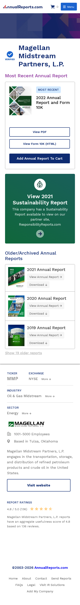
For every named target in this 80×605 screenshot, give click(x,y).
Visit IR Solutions (52, 585)
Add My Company (40, 591)
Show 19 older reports (23, 353)
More (44, 379)
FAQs (19, 585)
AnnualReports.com (51, 567)
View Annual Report (44, 277)
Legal (31, 585)
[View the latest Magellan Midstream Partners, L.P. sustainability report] (40, 236)
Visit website (38, 485)
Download (36, 285)
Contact (41, 578)
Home (13, 578)
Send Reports (61, 578)
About (26, 578)
